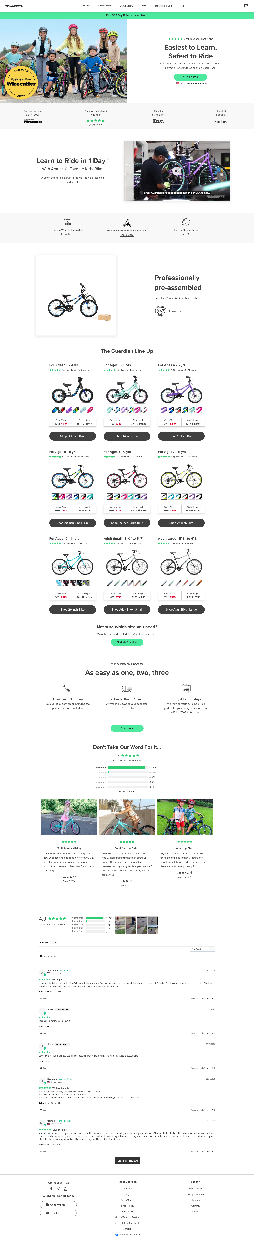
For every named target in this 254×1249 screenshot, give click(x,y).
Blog (127, 1194)
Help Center (195, 1188)
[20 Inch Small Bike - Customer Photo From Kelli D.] (142, 921)
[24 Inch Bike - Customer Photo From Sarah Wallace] (120, 929)
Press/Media (127, 1200)
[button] (208, 998)
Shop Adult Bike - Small (127, 609)
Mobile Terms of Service (127, 1217)
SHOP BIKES (190, 77)
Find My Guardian (127, 642)
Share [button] (44, 998)
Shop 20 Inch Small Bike (73, 523)
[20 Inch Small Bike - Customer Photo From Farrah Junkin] (131, 929)
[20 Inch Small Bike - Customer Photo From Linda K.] (131, 921)
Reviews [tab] (44, 942)
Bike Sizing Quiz (163, 5)
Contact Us (195, 1211)
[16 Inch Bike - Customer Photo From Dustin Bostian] (153, 929)
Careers (127, 1228)
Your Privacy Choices (129, 1234)
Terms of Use (127, 1211)
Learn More (140, 15)
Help (182, 5)
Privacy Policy (127, 1205)
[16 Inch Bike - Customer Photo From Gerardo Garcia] (153, 921)
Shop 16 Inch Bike (181, 436)
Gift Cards (127, 1188)
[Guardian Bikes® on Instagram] (58, 1189)
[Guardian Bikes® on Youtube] (65, 1189)
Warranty (195, 1205)
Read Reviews (127, 791)
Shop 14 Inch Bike (127, 436)
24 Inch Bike (44, 1144)
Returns (196, 1200)
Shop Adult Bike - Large (181, 609)
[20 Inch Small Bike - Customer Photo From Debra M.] (120, 921)
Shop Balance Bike (72, 436)
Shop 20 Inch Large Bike (127, 523)
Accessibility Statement (127, 1223)
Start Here (127, 728)
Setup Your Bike (195, 1194)
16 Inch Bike (44, 991)
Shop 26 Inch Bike (73, 609)
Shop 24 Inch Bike (181, 523)
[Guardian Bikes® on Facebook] (51, 1189)
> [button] (127, 1160)
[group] (96, 118)
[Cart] (246, 6)
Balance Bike (44, 1061)
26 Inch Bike (44, 1026)
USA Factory (126, 5)
